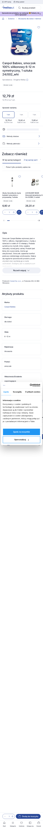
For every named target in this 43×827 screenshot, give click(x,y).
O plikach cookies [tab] (32, 392)
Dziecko (11, 19)
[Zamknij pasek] (40, 14)
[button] (27, 80)
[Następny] (39, 214)
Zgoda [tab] (6, 392)
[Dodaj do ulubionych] (39, 27)
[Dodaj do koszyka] (19, 205)
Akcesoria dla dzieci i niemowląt (30, 19)
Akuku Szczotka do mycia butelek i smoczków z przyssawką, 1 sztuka (11, 188)
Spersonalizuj (20, 440)
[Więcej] (39, 137)
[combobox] (28, 7)
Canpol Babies (9, 300)
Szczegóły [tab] (17, 392)
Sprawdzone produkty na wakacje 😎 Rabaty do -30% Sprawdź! (20, 14)
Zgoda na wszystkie (21, 432)
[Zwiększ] (12, 816)
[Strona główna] (3, 18)
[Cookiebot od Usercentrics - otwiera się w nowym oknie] (30, 385)
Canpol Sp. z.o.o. (16, 274)
